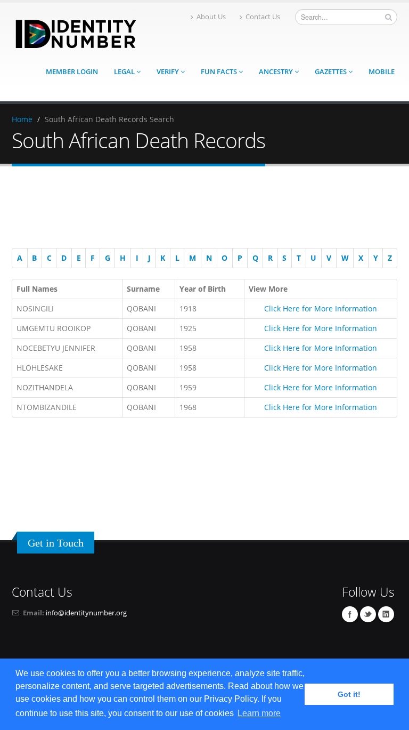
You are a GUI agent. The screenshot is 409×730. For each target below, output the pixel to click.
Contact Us (263, 16)
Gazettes (331, 71)
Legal (125, 71)
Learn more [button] (259, 713)
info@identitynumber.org (86, 612)
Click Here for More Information (320, 308)
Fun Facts (220, 71)
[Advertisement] (199, 209)
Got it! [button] (349, 694)
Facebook (350, 614)
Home (22, 119)
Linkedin (386, 614)
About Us (211, 16)
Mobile (382, 71)
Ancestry (277, 71)
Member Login (72, 71)
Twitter (368, 614)
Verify (169, 71)
